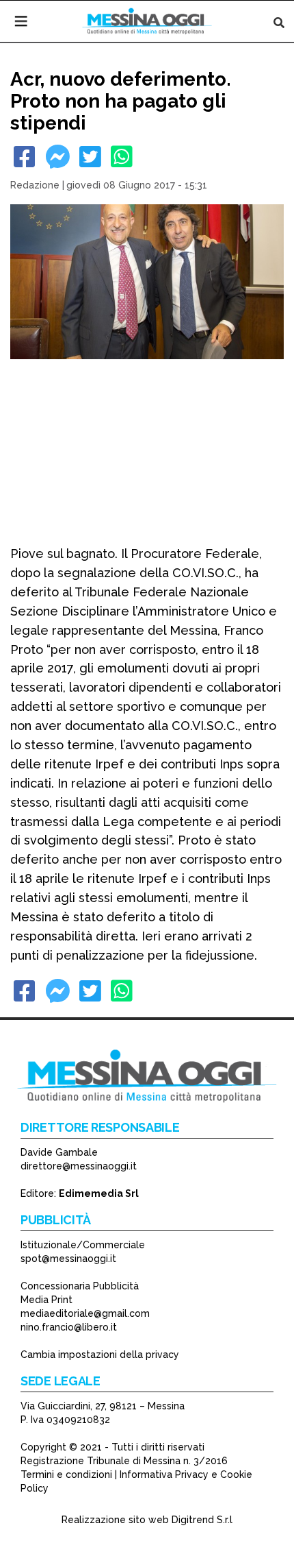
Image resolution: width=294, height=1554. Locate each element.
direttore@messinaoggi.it (79, 1166)
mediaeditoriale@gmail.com (85, 1313)
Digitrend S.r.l (202, 1519)
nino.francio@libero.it (69, 1327)
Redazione (34, 185)
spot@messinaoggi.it (68, 1258)
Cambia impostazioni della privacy (100, 1354)
